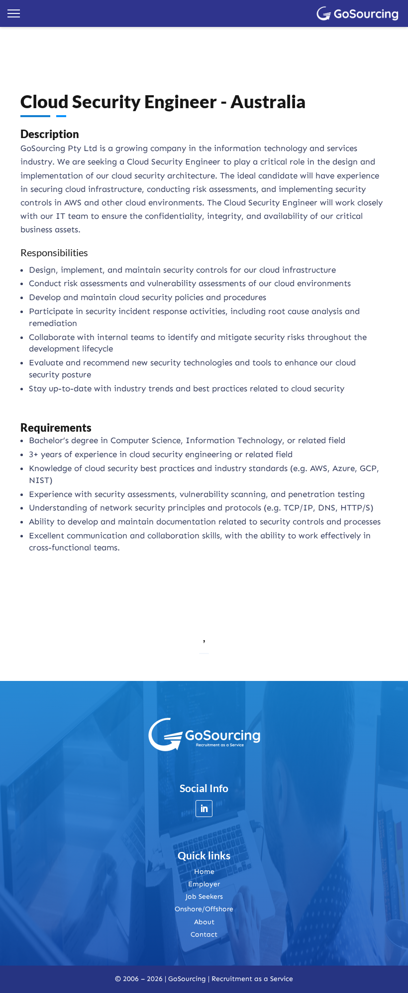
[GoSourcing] (358, 13)
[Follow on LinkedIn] (204, 808)
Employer (204, 884)
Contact (204, 934)
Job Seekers (204, 896)
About (204, 922)
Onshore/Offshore (204, 909)
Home (204, 871)
